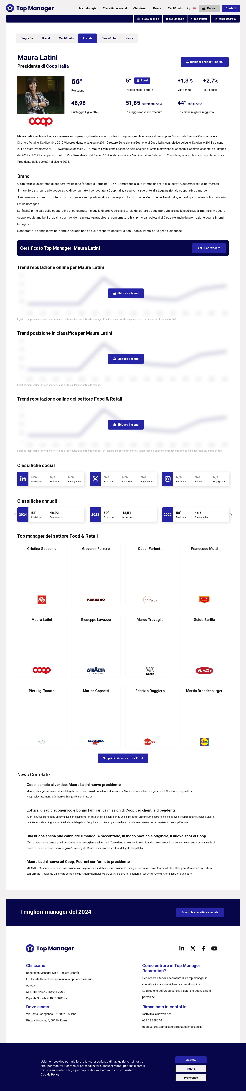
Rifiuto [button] (191, 1068)
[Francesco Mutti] (204, 574)
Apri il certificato (209, 248)
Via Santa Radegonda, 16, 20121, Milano (51, 1014)
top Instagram (227, 18)
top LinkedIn (176, 18)
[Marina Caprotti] (95, 716)
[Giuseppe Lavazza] (95, 645)
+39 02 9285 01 (152, 1020)
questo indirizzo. (193, 984)
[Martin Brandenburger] (204, 716)
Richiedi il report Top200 (206, 62)
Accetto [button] (191, 1059)
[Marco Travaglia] (150, 645)
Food (144, 80)
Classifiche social (115, 8)
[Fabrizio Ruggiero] (150, 716)
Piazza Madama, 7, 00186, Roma (46, 1020)
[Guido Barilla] (204, 645)
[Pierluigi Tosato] (41, 716)
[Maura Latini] (41, 645)
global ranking (150, 18)
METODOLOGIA (87, 8)
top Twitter (200, 18)
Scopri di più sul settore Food (123, 758)
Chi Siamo (140, 8)
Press (157, 8)
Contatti (230, 8)
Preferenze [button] (191, 1077)
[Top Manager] (30, 8)
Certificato (175, 8)
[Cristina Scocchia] (41, 574)
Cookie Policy (50, 1074)
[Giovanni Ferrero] (95, 574)
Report (211, 8)
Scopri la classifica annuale (200, 912)
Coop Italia (57, 66)
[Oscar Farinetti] (150, 574)
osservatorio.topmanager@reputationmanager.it (172, 1026)
